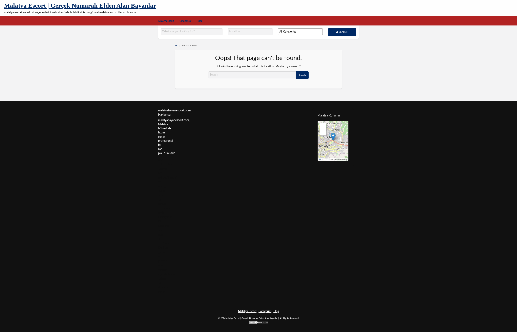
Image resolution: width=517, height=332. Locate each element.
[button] (333, 137)
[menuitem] (166, 21)
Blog (200, 21)
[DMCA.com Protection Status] (258, 322)
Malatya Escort (166, 21)
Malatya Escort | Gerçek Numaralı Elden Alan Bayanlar (80, 5)
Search (343, 32)
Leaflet (324, 159)
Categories (185, 21)
